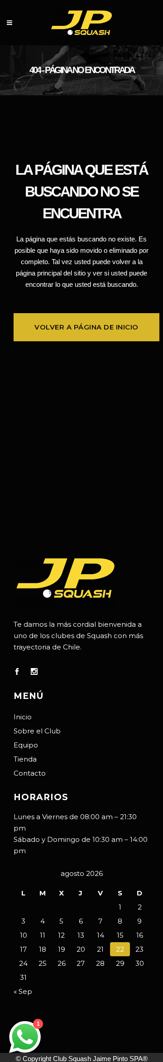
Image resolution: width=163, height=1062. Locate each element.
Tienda (25, 759)
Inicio (23, 717)
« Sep (23, 991)
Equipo (26, 745)
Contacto (30, 773)
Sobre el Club (37, 731)
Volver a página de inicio (86, 327)
